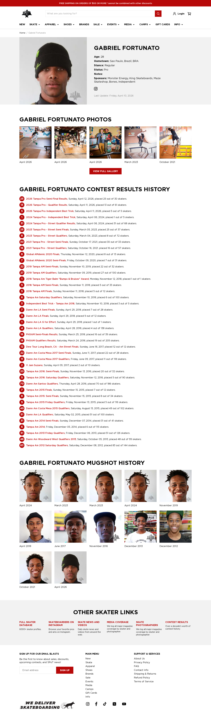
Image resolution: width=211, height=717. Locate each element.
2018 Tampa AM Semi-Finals (42, 285)
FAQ (136, 666)
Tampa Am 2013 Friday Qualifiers (45, 433)
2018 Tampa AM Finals (39, 291)
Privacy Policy (142, 662)
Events (112, 24)
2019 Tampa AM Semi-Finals (42, 266)
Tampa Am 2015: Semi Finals (42, 396)
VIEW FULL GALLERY (105, 171)
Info (177, 24)
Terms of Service (144, 681)
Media (128, 24)
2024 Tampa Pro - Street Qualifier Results (50, 223)
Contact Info (141, 670)
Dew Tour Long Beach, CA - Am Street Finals (52, 346)
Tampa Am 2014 (35, 427)
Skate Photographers (147, 624)
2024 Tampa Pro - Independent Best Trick (50, 217)
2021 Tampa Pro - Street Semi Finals (47, 242)
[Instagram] (87, 704)
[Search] (158, 13)
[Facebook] (96, 704)
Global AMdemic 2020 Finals (42, 254)
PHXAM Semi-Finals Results (42, 334)
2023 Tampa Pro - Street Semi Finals (47, 229)
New (22, 24)
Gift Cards (162, 24)
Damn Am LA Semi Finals (40, 309)
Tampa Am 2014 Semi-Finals (42, 420)
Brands (84, 24)
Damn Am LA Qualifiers (39, 328)
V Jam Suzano (34, 365)
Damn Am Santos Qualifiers (42, 383)
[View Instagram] (95, 89)
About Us (139, 658)
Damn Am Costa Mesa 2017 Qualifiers (48, 359)
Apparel (51, 24)
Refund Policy (142, 677)
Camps (144, 24)
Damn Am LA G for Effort (41, 322)
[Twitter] (114, 704)
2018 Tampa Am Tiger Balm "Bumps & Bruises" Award (57, 279)
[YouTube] (124, 704)
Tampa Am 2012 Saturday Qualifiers (47, 445)
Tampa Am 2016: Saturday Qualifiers (47, 377)
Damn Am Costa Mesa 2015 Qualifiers (48, 408)
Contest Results (176, 622)
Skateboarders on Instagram (61, 624)
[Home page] (26, 13)
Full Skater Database (27, 624)
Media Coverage (117, 622)
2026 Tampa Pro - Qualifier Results (46, 205)
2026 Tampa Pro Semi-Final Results (46, 198)
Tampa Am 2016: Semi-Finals (42, 371)
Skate (33, 24)
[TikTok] (105, 704)
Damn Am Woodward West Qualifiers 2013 (51, 439)
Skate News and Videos (88, 624)
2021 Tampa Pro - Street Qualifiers (46, 248)
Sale (96, 24)
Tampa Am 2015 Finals (39, 390)
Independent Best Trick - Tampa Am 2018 (50, 303)
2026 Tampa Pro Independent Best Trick (50, 211)
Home (22, 33)
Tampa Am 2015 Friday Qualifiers (45, 402)
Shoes (68, 24)
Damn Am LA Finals (37, 316)
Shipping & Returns (145, 673)
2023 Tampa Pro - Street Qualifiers (46, 235)
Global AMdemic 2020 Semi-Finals (46, 260)
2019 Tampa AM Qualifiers (41, 272)
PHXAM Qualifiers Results (41, 340)
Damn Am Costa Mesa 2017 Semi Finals (48, 353)
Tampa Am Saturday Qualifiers (44, 297)
